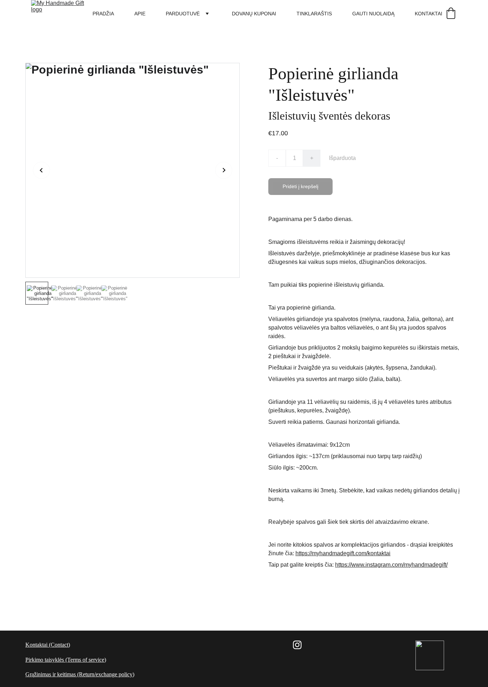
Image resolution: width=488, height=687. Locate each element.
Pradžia (103, 13)
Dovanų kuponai (254, 13)
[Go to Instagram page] (297, 645)
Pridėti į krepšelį (300, 186)
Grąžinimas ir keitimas (50, 674)
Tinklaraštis (314, 13)
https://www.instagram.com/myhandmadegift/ (391, 565)
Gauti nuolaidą (373, 13)
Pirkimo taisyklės (44, 660)
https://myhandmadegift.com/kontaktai (342, 553)
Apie (139, 13)
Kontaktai (428, 13)
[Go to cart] (451, 13)
